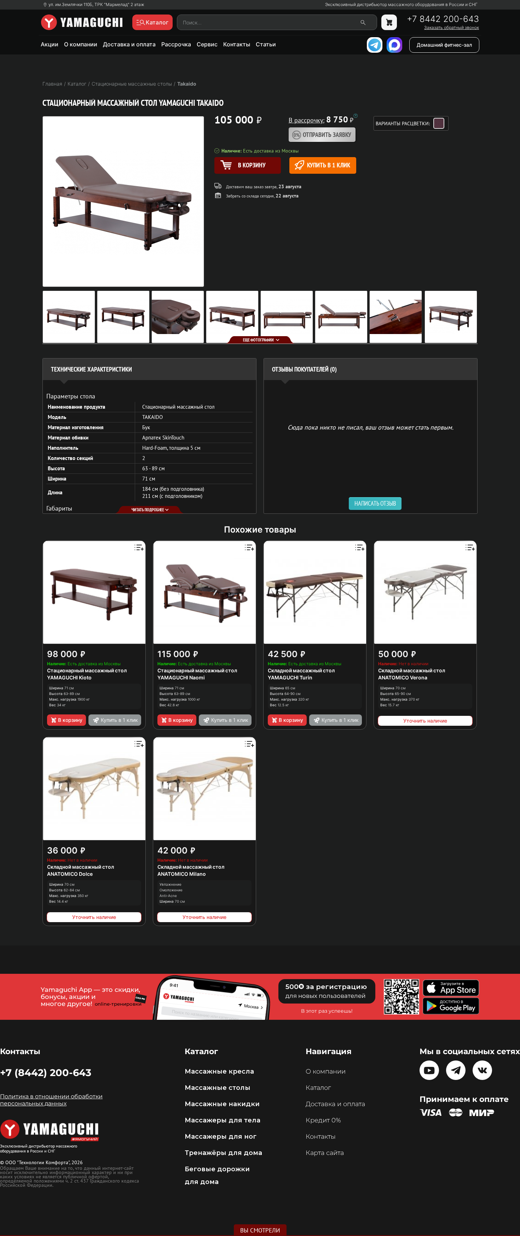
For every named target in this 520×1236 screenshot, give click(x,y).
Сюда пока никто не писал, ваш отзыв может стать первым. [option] (370, 427)
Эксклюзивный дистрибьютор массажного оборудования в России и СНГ (401, 4)
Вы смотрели (260, 1230)
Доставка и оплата (129, 44)
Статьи (266, 44)
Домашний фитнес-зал (444, 45)
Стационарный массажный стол (87, 670)
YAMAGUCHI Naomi (181, 677)
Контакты (236, 44)
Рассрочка (176, 44)
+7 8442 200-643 (443, 19)
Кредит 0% (323, 1120)
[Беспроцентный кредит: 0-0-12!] (355, 116)
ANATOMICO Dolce (70, 874)
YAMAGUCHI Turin (290, 677)
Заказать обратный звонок (451, 27)
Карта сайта (325, 1153)
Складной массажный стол (301, 670)
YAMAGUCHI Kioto (69, 677)
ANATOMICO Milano (181, 874)
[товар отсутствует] (389, 22)
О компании (80, 44)
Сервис (207, 44)
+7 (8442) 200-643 (45, 1073)
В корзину (70, 720)
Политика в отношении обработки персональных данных (51, 1100)
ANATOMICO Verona (402, 677)
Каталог (318, 1088)
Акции (49, 44)
